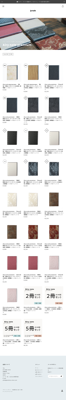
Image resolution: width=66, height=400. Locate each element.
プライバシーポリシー (7, 389)
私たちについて (38, 370)
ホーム (36, 367)
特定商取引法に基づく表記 (17, 389)
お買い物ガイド (38, 372)
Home (4, 41)
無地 (11, 54)
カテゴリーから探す (10, 41)
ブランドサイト (38, 376)
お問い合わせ (38, 374)
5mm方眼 (6, 54)
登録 (61, 376)
